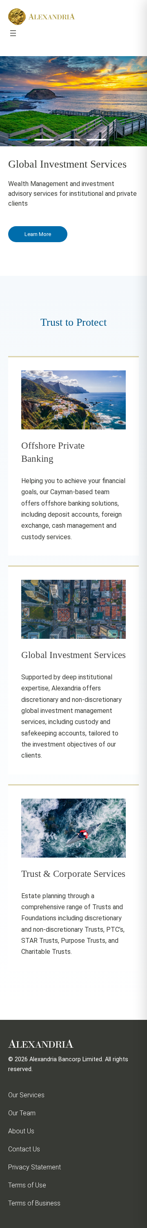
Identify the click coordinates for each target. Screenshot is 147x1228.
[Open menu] (13, 33)
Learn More (37, 234)
